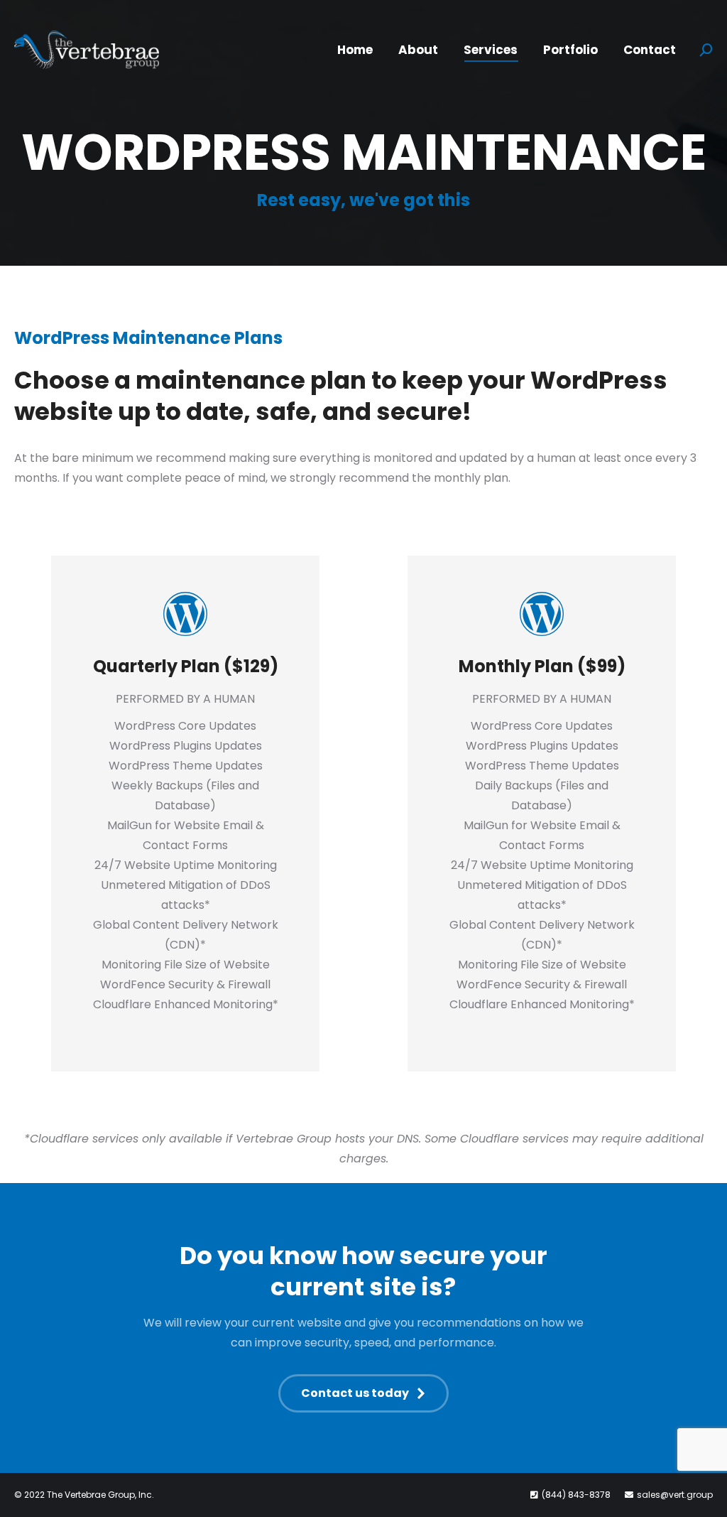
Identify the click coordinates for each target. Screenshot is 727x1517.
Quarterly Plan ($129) (185, 666)
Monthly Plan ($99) (542, 666)
